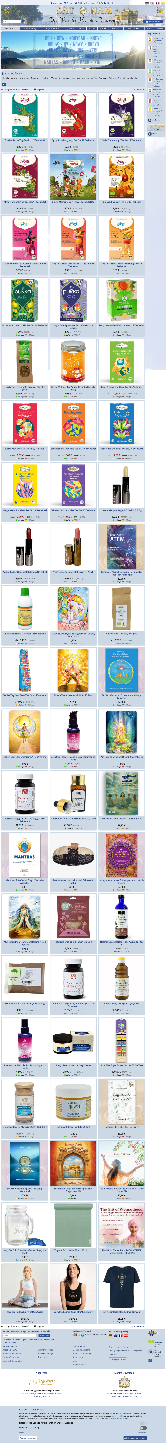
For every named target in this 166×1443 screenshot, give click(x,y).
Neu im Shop (10, 28)
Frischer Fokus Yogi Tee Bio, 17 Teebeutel (25, 140)
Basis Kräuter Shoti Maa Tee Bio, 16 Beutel (121, 387)
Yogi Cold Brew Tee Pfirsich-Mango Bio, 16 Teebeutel (121, 265)
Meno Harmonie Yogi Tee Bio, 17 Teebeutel (25, 201)
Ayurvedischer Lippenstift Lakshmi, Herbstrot (25, 572)
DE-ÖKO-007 (157, 1346)
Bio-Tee (103, 28)
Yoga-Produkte (52, 28)
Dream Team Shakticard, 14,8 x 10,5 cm (73, 695)
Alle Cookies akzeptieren (135, 1438)
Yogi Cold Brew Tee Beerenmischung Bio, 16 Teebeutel (25, 265)
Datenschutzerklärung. (119, 1418)
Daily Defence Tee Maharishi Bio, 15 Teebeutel (121, 325)
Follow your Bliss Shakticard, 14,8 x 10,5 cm (25, 756)
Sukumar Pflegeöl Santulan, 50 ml (73, 1127)
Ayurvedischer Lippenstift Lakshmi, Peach (73, 572)
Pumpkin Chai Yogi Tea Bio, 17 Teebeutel (121, 201)
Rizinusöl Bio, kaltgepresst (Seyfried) (121, 1003)
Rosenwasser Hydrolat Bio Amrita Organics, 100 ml (25, 1066)
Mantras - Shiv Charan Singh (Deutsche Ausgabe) (25, 881)
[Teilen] (4, 84)
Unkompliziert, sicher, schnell (95, 1334)
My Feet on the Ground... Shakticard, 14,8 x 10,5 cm (25, 943)
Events (150, 28)
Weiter (139, 89)
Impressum (78, 1357)
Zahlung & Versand (86, 3)
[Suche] (23, 21)
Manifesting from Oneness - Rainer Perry (121, 818)
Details (21, 1432)
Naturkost (116, 28)
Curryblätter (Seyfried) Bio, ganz (121, 633)
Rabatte (70, 3)
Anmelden (58, 3)
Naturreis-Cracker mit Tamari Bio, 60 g (73, 941)
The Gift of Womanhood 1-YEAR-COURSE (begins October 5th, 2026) (121, 1251)
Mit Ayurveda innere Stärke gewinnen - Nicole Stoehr (122, 881)
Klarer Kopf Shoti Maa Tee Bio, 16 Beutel (24, 448)
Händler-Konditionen (12, 1353)
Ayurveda (70, 28)
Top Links (42, 1357)
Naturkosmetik (134, 28)
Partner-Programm (11, 1357)
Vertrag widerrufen (117, 1359)
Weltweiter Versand (82, 1331)
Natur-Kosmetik (157, 1351)
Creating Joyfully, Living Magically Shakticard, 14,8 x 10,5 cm (73, 635)
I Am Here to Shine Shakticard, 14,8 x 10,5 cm (122, 756)
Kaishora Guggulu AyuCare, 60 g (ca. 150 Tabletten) (24, 820)
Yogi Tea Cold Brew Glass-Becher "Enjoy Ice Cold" (25, 1251)
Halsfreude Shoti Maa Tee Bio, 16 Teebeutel (122, 448)
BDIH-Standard (157, 1355)
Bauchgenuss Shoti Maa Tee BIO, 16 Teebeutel (73, 448)
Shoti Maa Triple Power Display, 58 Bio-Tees (122, 1065)
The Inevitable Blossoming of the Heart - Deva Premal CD (121, 1190)
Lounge (156, 129)
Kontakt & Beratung (82, 1353)
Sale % (160, 28)
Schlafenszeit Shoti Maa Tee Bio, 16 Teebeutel (73, 510)
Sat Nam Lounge (45, 1353)
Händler (111, 3)
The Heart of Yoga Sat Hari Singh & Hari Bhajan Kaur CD (73, 1190)
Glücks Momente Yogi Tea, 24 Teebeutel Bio (73, 201)
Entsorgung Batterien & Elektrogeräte (125, 1350)
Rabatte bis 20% (10, 1349)
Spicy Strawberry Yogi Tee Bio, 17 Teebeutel (73, 140)
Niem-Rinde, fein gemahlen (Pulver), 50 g (25, 1003)
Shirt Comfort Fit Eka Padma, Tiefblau (121, 1311)
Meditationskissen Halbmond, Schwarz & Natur (73, 881)
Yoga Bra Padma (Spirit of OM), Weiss (25, 1311)
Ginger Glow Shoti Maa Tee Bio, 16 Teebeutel (25, 510)
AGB (75, 1361)
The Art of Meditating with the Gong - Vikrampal (25, 1190)
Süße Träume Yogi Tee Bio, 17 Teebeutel (121, 140)
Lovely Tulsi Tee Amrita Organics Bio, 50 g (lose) (25, 388)
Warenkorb (154, 21)
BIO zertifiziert (158, 1342)
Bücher (92, 28)
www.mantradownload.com (124, 1396)
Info (101, 3)
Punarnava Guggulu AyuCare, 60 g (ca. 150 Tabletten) (73, 1005)
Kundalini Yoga (30, 28)
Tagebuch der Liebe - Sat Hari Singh (121, 1127)
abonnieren (44, 1335)
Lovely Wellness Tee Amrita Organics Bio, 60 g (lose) (73, 388)
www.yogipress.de (42, 1396)
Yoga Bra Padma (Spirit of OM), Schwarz (73, 1311)
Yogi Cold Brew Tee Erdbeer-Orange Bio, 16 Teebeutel (73, 265)
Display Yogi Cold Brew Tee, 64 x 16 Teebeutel (25, 695)
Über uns (113, 1354)
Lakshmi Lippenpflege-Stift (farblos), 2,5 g (122, 510)
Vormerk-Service (45, 1349)
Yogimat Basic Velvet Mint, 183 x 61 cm (73, 1250)
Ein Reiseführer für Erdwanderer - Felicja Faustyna (121, 696)
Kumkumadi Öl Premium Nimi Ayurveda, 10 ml (73, 818)
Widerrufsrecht (80, 1364)
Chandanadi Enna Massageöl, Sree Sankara (25, 633)
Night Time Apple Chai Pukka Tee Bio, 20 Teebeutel (73, 327)
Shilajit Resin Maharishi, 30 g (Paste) (73, 1065)
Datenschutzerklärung (118, 1347)
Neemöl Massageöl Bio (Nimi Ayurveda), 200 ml (121, 943)
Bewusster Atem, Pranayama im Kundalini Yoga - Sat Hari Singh (121, 573)
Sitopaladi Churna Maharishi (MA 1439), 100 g (25, 1127)
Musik (81, 28)
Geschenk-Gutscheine (12, 1361)
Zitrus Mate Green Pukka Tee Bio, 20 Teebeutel (25, 325)
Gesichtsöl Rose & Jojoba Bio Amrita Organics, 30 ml (73, 758)
